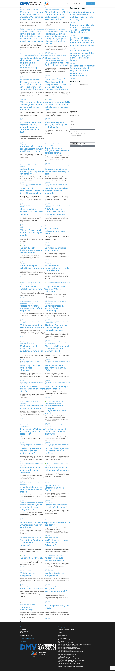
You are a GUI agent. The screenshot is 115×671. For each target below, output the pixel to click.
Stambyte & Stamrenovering (64, 657)
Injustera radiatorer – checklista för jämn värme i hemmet (32, 211)
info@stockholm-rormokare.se (27, 638)
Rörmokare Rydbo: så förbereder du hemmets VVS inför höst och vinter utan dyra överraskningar (32, 37)
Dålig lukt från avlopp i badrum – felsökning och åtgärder (31, 232)
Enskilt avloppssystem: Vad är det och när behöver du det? (30, 450)
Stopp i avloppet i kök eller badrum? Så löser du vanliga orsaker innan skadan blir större (57, 15)
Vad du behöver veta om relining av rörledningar (31, 406)
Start (67, 3)
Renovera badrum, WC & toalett (65, 650)
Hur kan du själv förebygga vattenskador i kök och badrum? (32, 250)
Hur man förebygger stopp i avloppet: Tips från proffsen (57, 450)
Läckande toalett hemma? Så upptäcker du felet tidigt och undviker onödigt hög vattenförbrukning (32, 63)
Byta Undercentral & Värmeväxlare (66, 642)
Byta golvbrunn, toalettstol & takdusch (67, 653)
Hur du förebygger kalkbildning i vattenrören (32, 266)
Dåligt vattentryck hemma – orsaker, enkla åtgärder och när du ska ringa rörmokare (32, 106)
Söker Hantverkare (62, 635)
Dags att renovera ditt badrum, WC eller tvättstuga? (55, 289)
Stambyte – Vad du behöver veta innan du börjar (55, 367)
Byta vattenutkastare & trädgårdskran (67, 654)
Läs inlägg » (73, 22)
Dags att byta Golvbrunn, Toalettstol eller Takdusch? (31, 542)
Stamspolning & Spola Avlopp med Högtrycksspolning (71, 660)
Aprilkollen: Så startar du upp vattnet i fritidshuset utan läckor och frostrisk (31, 148)
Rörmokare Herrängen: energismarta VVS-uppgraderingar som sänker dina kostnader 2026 (30, 127)
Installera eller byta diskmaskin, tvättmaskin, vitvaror (70, 651)
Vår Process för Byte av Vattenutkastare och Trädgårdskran (31, 507)
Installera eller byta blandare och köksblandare (69, 645)
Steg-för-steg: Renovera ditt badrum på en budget (57, 468)
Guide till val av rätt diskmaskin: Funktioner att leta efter (32, 388)
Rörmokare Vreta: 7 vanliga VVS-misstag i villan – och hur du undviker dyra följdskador (57, 85)
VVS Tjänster (61, 641)
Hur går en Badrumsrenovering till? (56, 589)
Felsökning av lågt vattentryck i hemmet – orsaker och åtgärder (56, 211)
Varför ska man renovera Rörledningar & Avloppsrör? (56, 542)
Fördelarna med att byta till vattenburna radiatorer (32, 326)
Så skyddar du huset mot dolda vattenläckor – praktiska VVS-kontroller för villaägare (31, 15)
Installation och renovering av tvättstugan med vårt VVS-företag (32, 524)
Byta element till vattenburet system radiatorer (69, 663)
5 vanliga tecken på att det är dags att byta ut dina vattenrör (56, 431)
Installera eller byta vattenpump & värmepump (69, 648)
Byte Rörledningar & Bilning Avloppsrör (67, 661)
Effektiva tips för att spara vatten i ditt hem (57, 387)
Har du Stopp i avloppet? (31, 588)
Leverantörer (61, 632)
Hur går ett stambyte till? (31, 558)
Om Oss (73, 3)
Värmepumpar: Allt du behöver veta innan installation (30, 470)
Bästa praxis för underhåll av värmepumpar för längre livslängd (57, 348)
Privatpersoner (61, 637)
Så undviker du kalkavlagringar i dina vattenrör (55, 231)
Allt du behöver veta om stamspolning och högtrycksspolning (56, 327)
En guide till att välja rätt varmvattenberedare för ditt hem (31, 489)
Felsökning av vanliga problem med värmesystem (30, 367)
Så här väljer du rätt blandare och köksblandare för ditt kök (31, 348)
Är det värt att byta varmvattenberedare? (55, 559)
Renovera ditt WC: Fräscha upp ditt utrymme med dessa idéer (32, 431)
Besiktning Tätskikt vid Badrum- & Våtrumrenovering (70, 666)
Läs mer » (22, 28)
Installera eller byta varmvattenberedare (67, 647)
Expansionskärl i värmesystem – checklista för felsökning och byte (32, 190)
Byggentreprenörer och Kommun (65, 640)
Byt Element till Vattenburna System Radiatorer (54, 487)
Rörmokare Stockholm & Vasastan (66, 629)
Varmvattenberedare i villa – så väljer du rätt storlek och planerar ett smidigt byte (57, 106)
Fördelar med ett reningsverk (27, 574)
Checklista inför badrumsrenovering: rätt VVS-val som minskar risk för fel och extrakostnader (57, 61)
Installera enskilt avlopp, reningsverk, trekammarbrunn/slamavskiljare (74, 644)
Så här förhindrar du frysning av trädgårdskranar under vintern (56, 409)
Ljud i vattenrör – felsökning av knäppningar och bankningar (32, 171)
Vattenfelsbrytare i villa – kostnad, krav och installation (56, 190)
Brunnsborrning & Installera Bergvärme (67, 664)
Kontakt (60, 634)
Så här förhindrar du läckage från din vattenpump (54, 308)
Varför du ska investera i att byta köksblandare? (56, 505)
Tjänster (81, 3)
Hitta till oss (23, 641)
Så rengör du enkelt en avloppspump (55, 249)
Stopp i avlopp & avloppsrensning (66, 656)
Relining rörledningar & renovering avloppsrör (68, 659)
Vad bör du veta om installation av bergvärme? (32, 287)
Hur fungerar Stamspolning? (27, 608)
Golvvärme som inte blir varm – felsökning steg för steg (57, 171)
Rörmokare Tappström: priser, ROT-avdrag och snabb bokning (56, 124)
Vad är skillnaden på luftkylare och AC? (54, 574)
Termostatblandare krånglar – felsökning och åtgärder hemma (57, 150)
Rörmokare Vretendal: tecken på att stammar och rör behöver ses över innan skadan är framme (31, 85)
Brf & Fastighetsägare (63, 638)
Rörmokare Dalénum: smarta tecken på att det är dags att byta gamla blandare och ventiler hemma (56, 39)
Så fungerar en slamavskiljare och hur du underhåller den (57, 268)
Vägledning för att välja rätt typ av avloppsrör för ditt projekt (31, 308)
